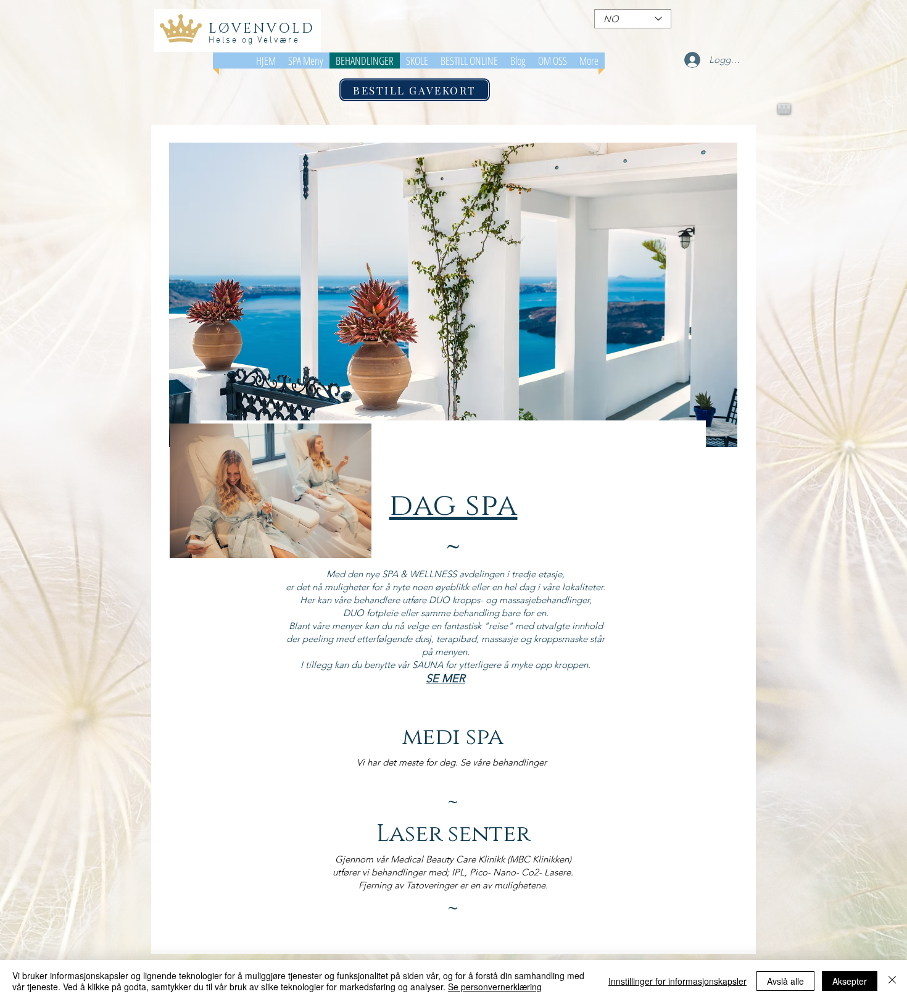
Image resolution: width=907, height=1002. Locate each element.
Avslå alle (785, 981)
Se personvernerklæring (495, 986)
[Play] (784, 109)
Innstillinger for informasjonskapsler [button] (677, 981)
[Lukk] (892, 981)
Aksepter (849, 981)
